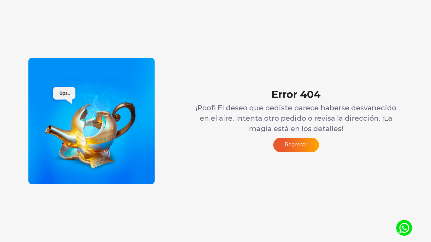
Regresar (296, 144)
